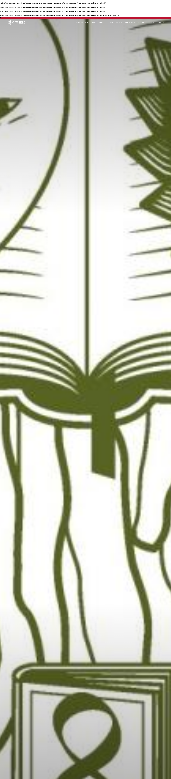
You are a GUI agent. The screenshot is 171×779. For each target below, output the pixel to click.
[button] (164, 23)
